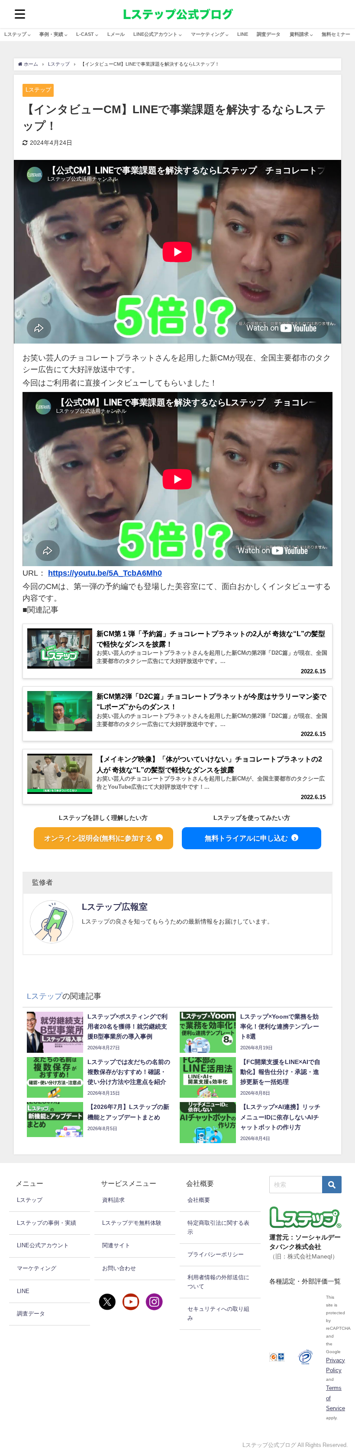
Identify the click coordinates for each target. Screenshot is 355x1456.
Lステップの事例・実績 (46, 1223)
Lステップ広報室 (115, 906)
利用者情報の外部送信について (218, 1281)
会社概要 (198, 1200)
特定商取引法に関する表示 (218, 1227)
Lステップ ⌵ (17, 34)
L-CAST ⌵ (87, 34)
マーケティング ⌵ (210, 34)
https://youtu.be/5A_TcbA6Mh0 (105, 573)
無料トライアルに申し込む (246, 838)
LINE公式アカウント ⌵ (157, 34)
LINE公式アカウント (43, 1245)
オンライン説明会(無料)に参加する (98, 838)
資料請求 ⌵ (301, 34)
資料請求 (113, 1200)
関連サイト (116, 1245)
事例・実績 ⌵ (53, 34)
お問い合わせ (119, 1268)
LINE (242, 34)
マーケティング (36, 1268)
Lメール (116, 34)
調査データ (269, 34)
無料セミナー (336, 34)
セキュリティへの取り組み (218, 1313)
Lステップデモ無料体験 (131, 1223)
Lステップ (38, 89)
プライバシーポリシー (215, 1254)
